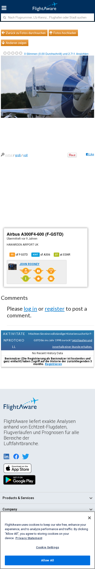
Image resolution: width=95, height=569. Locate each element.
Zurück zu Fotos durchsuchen (26, 33)
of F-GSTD (19, 254)
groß (18, 155)
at (62, 254)
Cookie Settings (47, 547)
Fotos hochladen (64, 33)
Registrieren (53, 364)
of (41, 254)
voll (25, 155)
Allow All (47, 560)
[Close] (89, 518)
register (55, 308)
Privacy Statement (28, 538)
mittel (8, 155)
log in (30, 308)
